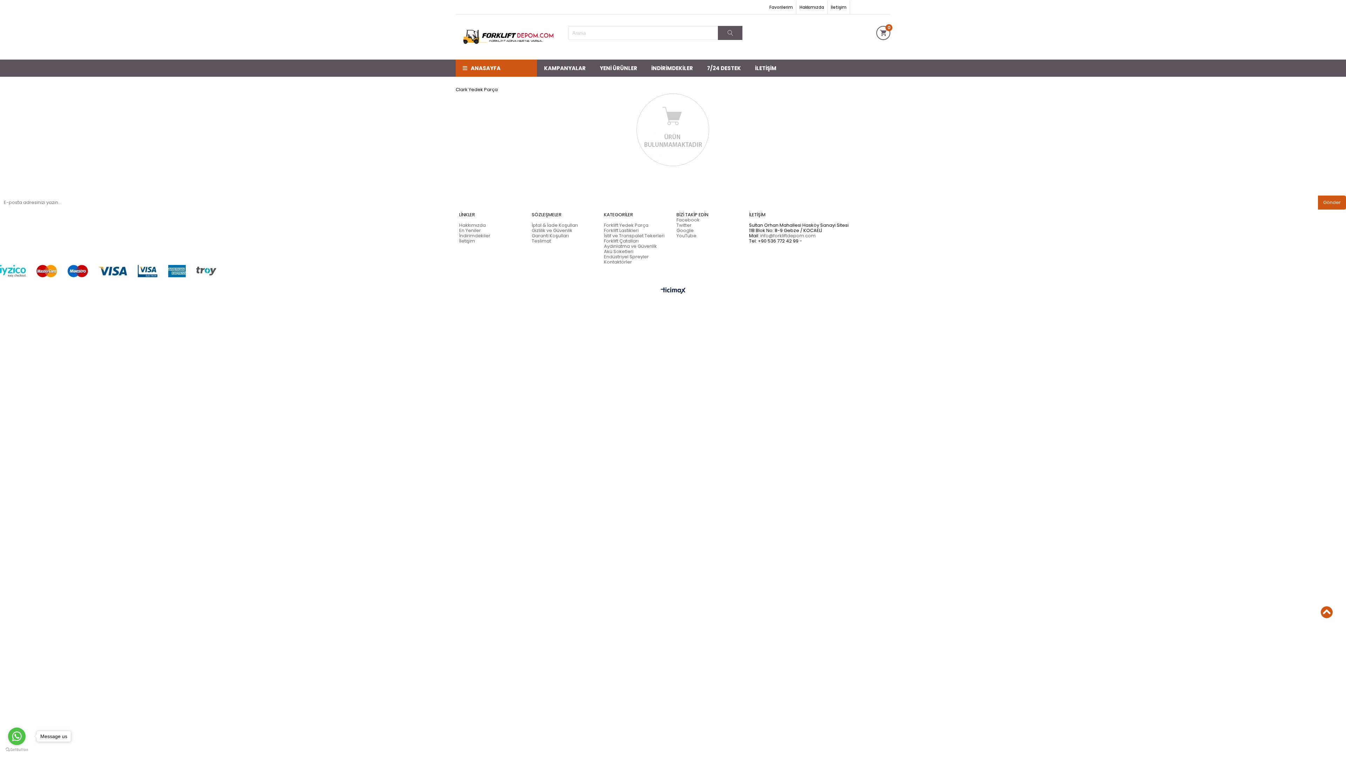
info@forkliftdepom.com (788, 235)
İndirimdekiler (672, 68)
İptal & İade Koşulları (555, 225)
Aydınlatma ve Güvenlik (630, 246)
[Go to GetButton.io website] (17, 750)
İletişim (839, 7)
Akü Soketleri (618, 251)
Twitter (684, 225)
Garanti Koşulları (550, 235)
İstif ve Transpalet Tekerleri (634, 235)
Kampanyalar (565, 68)
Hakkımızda (812, 7)
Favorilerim (781, 7)
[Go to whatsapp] (17, 736)
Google (685, 230)
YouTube (686, 235)
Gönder (1332, 202)
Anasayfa (486, 68)
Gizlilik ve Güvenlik (552, 230)
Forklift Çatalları (621, 241)
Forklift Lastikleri (621, 230)
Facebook (688, 220)
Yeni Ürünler (618, 68)
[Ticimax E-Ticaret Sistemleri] (673, 290)
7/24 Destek (724, 68)
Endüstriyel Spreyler (626, 256)
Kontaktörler (618, 262)
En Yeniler (470, 230)
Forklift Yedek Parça (626, 225)
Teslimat (541, 241)
